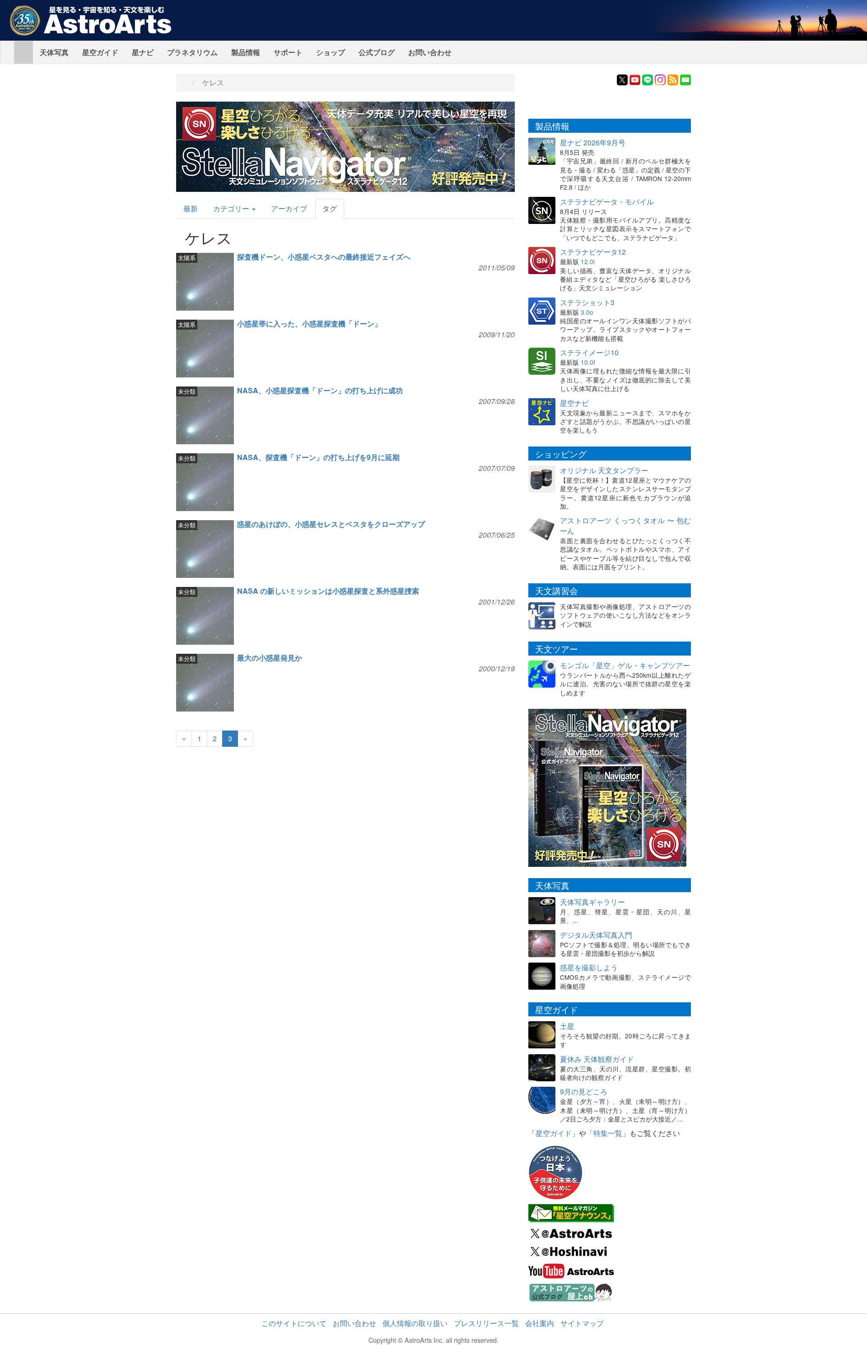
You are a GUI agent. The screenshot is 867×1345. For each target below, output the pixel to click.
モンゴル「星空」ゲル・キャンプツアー (625, 665)
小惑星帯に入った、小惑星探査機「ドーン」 (309, 323)
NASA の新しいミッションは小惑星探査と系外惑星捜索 (328, 591)
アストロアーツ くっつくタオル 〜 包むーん (625, 525)
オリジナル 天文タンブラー (604, 470)
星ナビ (143, 52)
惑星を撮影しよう (589, 967)
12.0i (588, 261)
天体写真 (54, 52)
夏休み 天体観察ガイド (597, 1059)
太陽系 (187, 257)
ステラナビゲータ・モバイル (607, 201)
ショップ (330, 52)
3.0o (587, 311)
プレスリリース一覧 (486, 1323)
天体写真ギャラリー (592, 902)
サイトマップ (582, 1323)
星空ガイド (100, 52)
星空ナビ (574, 403)
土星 (567, 1026)
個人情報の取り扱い (414, 1323)
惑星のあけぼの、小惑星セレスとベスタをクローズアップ (331, 524)
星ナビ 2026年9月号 (592, 142)
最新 (190, 208)
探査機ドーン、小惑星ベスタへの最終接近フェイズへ (323, 256)
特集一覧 (607, 1133)
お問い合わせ (430, 52)
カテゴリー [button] (232, 208)
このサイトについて (293, 1323)
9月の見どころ (583, 1091)
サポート (288, 52)
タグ (329, 208)
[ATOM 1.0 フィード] (672, 79)
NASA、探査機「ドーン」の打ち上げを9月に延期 (318, 457)
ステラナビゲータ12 (593, 252)
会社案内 (539, 1323)
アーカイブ (289, 208)
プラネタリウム (192, 52)
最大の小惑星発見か (269, 657)
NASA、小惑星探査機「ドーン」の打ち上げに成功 (320, 390)
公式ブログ (377, 52)
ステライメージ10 (589, 352)
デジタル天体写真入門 (596, 935)
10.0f (588, 362)
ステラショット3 (587, 302)
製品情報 (245, 52)
